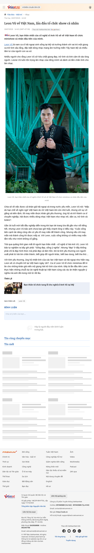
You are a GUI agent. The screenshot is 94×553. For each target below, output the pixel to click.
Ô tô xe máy (27, 471)
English (49, 481)
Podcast (73, 466)
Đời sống (25, 452)
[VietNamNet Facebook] (64, 532)
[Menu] (3, 7)
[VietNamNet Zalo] (79, 532)
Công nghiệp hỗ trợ (54, 457)
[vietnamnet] (13, 8)
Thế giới (5, 486)
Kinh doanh (7, 466)
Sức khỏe (25, 462)
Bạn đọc (25, 486)
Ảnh (71, 452)
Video (72, 457)
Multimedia (74, 462)
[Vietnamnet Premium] (9, 453)
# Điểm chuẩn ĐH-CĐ (31, 7)
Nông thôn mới (52, 466)
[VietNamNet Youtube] (69, 532)
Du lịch (25, 476)
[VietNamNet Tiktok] (74, 532)
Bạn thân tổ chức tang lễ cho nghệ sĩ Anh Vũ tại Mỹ (49, 284)
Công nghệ (26, 466)
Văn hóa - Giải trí (14, 14)
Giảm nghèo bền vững (55, 462)
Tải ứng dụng (60, 536)
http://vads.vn (62, 512)
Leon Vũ (8, 44)
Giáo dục (6, 481)
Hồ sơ (48, 486)
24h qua (73, 471)
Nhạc (27, 14)
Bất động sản (27, 481)
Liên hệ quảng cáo (58, 496)
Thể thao (6, 476)
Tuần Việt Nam (52, 452)
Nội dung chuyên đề (54, 476)
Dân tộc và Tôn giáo (10, 471)
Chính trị (6, 457)
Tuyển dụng (71, 540)
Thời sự (5, 462)
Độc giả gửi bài (81, 536)
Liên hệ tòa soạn (29, 512)
